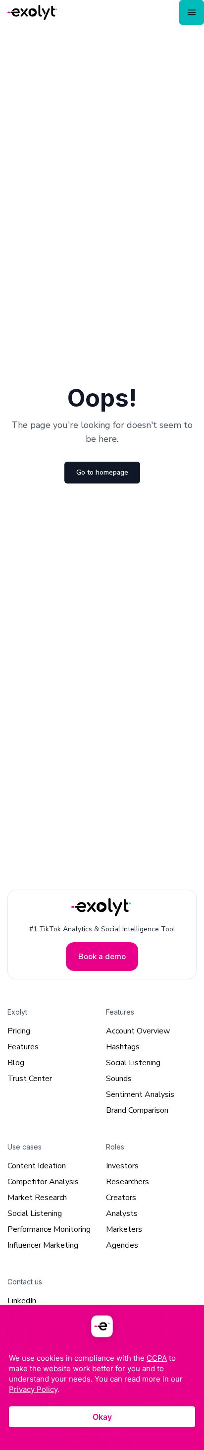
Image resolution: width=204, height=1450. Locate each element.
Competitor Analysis (43, 1181)
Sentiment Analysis (140, 1094)
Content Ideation (36, 1165)
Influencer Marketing (42, 1245)
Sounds (119, 1078)
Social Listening (133, 1062)
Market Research (37, 1197)
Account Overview (138, 1031)
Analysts (122, 1213)
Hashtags (123, 1046)
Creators (121, 1197)
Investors (122, 1165)
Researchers (127, 1181)
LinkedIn (21, 1300)
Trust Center (29, 1078)
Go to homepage (102, 472)
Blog (15, 1062)
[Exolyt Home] (102, 907)
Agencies (122, 1245)
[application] (102, 1377)
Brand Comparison (137, 1110)
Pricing (18, 1031)
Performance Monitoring (49, 1229)
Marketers (124, 1229)
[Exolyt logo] (32, 12)
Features (23, 1046)
